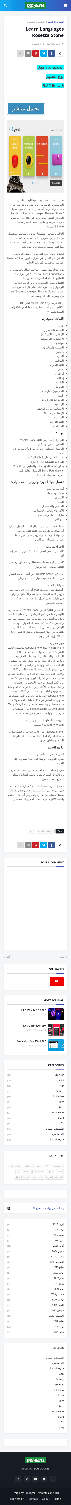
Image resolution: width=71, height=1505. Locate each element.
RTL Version (17, 1498)
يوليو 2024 (35, 1229)
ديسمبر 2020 (35, 1294)
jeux (35, 1107)
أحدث (63, 956)
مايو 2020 (35, 1332)
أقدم (7, 956)
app (31, 831)
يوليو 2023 (35, 1267)
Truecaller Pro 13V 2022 (31, 1041)
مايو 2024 (35, 1240)
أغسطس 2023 (35, 1262)
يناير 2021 (35, 1288)
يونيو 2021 (35, 1283)
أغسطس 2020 (35, 1315)
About (46, 1498)
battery (35, 1091)
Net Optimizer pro (34, 1025)
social (35, 1118)
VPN (35, 1080)
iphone (60, 1395)
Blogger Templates (37, 1493)
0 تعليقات (36, 43)
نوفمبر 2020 (35, 1299)
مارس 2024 (35, 1251)
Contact (33, 1498)
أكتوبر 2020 (35, 1305)
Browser (35, 1074)
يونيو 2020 (35, 1326)
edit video (35, 1096)
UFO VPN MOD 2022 (33, 1010)
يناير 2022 (35, 1278)
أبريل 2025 (35, 1224)
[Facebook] (51, 53)
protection (35, 1112)
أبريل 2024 (35, 1245)
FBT (57, 1493)
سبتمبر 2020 (35, 1310)
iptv (35, 1101)
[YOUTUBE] (35, 1193)
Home (57, 1498)
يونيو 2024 (35, 1235)
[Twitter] (43, 53)
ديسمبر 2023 (35, 1256)
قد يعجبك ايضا (35, 1139)
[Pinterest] (35, 53)
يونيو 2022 (35, 1272)
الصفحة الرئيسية (55, 21)
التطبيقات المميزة (36, 21)
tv (35, 1123)
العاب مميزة (35, 1134)
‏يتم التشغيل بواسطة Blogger (48, 1208)
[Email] (28, 53)
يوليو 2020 (35, 1321)
